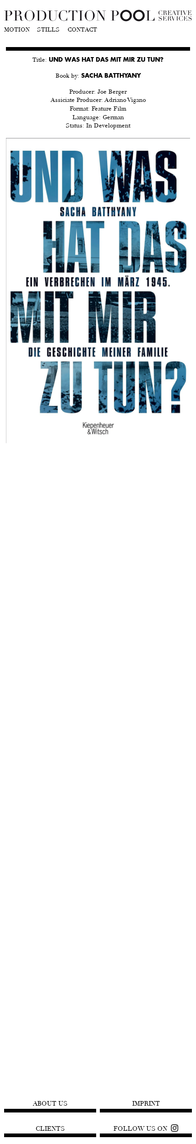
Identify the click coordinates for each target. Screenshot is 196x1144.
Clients (50, 1129)
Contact (82, 30)
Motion (17, 30)
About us (50, 1103)
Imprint (146, 1103)
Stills (48, 30)
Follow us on (140, 1129)
